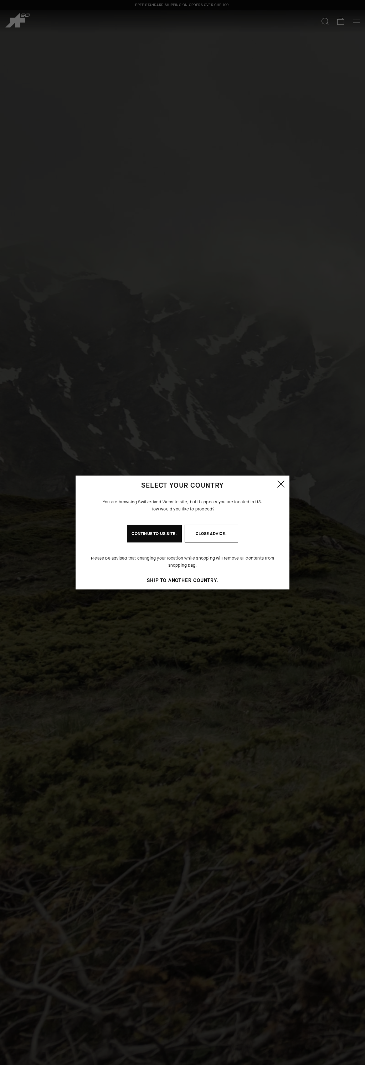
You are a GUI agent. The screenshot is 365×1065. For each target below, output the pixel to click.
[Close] (281, 484)
